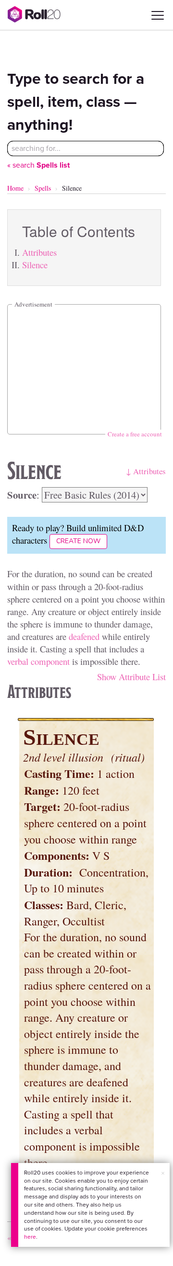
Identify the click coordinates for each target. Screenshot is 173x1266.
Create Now (78, 541)
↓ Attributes (146, 471)
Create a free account (135, 434)
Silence (35, 265)
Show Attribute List (131, 677)
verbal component (38, 661)
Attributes (39, 252)
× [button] (163, 1173)
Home (15, 188)
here (30, 1236)
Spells (43, 188)
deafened (84, 636)
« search (38, 165)
